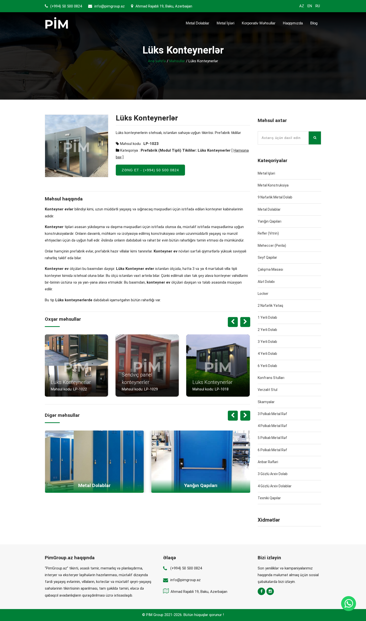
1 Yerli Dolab (267, 317)
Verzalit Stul (267, 390)
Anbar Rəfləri (268, 462)
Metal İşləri (225, 23)
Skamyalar (266, 402)
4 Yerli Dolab (267, 354)
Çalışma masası (270, 269)
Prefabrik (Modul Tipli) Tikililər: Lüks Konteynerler (186, 150)
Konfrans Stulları (271, 378)
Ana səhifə (157, 61)
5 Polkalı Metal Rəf (272, 438)
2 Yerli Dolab (267, 330)
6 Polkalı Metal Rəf (272, 450)
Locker (263, 294)
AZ (301, 6)
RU (317, 6)
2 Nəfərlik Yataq (270, 306)
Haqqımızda (293, 23)
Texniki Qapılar (269, 498)
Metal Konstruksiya (273, 185)
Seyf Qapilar (267, 257)
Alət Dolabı (266, 282)
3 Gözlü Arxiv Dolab (273, 474)
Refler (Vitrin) (268, 233)
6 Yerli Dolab (267, 366)
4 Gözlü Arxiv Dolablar (275, 486)
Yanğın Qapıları (269, 221)
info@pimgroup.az (109, 6)
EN (309, 6)
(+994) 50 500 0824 (65, 6)
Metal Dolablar (197, 23)
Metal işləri (266, 173)
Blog (313, 23)
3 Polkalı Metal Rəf (272, 414)
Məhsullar (177, 61)
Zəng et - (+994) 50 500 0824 (150, 170)
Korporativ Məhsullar (258, 23)
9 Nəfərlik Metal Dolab (275, 197)
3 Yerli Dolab (267, 342)
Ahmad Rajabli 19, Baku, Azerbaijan (163, 6)
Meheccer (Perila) (272, 246)
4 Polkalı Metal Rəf (272, 426)
